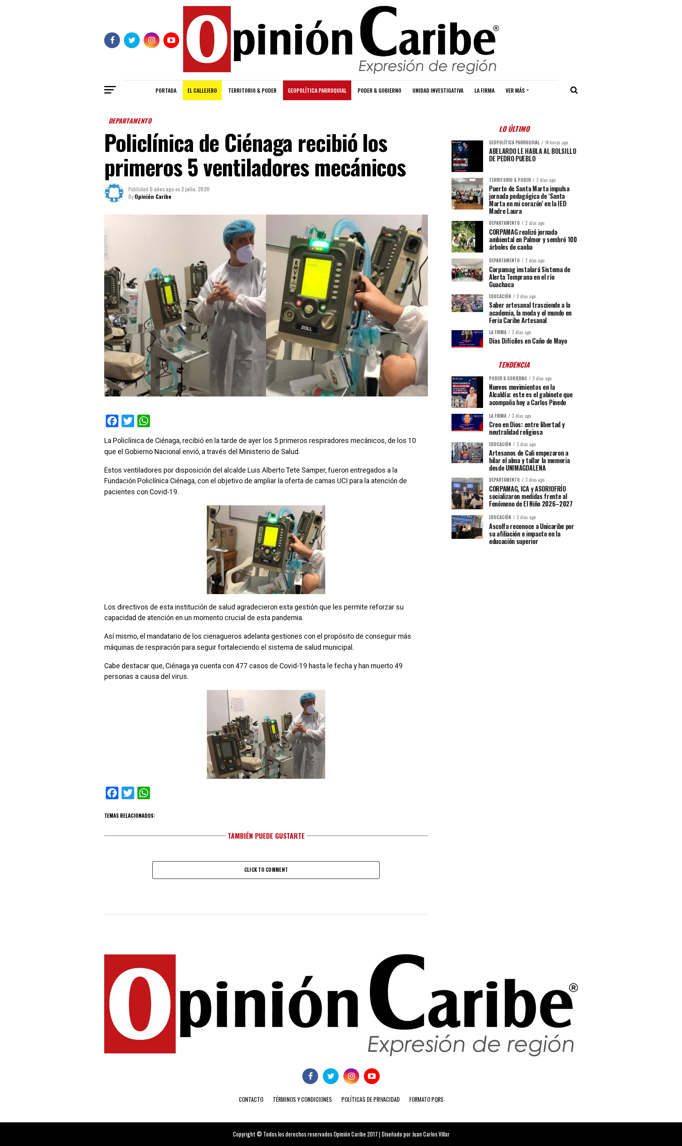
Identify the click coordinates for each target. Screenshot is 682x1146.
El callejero (202, 90)
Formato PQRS (426, 1099)
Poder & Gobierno (379, 90)
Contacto (251, 1099)
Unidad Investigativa (437, 90)
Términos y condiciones (302, 1099)
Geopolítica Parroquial (317, 90)
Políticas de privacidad (370, 1099)
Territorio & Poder (252, 90)
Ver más (515, 90)
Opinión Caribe (153, 196)
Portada (166, 90)
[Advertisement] (515, 606)
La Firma (484, 90)
